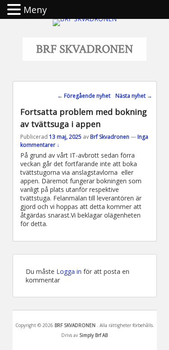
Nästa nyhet (133, 96)
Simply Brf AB (93, 335)
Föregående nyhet (83, 96)
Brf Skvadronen (109, 137)
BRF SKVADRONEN (84, 49)
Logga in (69, 271)
